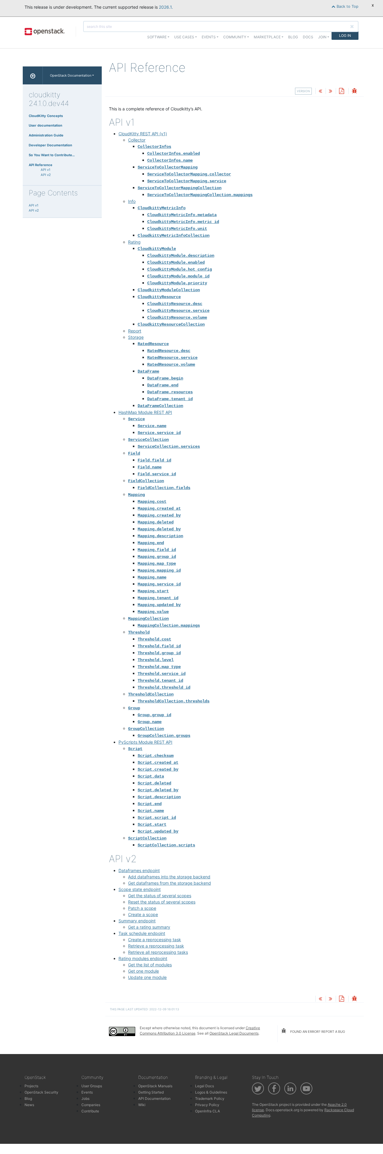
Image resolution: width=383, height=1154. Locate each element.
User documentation (45, 125)
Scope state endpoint (139, 889)
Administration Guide (46, 135)
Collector (136, 139)
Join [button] (322, 37)
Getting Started (151, 1092)
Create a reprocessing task (154, 939)
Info (132, 201)
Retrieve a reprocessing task (156, 945)
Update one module (147, 977)
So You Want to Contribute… (52, 155)
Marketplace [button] (267, 37)
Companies (90, 1105)
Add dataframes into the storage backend (169, 876)
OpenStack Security (41, 1092)
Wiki (141, 1105)
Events (87, 1092)
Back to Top (346, 6)
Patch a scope (142, 908)
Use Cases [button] (184, 37)
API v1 (45, 170)
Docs (308, 37)
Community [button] (234, 37)
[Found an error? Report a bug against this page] (354, 91)
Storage (136, 337)
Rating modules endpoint (142, 958)
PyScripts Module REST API (145, 742)
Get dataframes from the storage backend (169, 883)
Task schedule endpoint (141, 933)
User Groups (91, 1086)
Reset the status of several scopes (161, 901)
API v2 (46, 175)
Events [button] (209, 37)
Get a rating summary (149, 927)
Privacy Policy (207, 1105)
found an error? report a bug (317, 1032)
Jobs (85, 1098)
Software (157, 37)
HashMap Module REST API (145, 412)
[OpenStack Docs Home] (33, 75)
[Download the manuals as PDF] (341, 91)
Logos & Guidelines (211, 1092)
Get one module (143, 971)
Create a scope (143, 914)
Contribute (90, 1111)
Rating (134, 242)
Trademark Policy (209, 1098)
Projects (31, 1086)
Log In (345, 35)
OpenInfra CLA (207, 1111)
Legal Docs (204, 1086)
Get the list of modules (150, 964)
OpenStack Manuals (155, 1086)
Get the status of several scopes (159, 895)
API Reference (40, 165)
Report (134, 330)
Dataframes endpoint (139, 870)
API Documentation (154, 1098)
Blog (293, 37)
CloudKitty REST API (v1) (142, 133)
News (29, 1105)
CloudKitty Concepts (46, 116)
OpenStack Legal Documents (234, 1033)
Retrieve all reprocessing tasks (158, 952)
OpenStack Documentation (70, 75)
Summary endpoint (137, 920)
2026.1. (166, 7)
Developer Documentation (50, 145)
